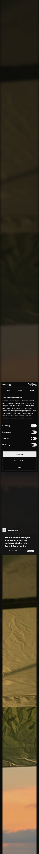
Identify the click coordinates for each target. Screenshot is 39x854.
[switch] (34, 432)
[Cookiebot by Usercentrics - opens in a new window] (28, 384)
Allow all (19, 454)
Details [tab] (19, 390)
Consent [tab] (7, 390)
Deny (19, 467)
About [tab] (32, 390)
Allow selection (19, 461)
